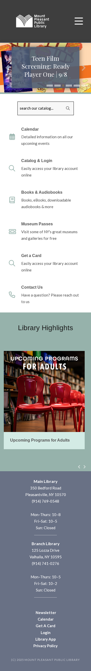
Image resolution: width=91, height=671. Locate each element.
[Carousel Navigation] (81, 467)
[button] (50, 86)
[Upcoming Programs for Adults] (44, 400)
